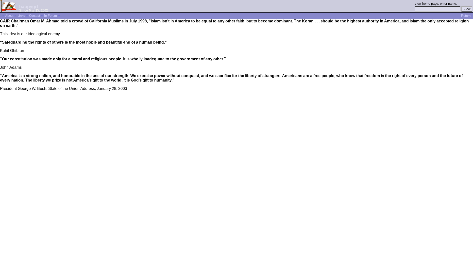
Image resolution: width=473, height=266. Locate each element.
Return (466, 15)
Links (21, 15)
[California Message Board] (8, 11)
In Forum (50, 15)
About (9, 15)
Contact (34, 15)
